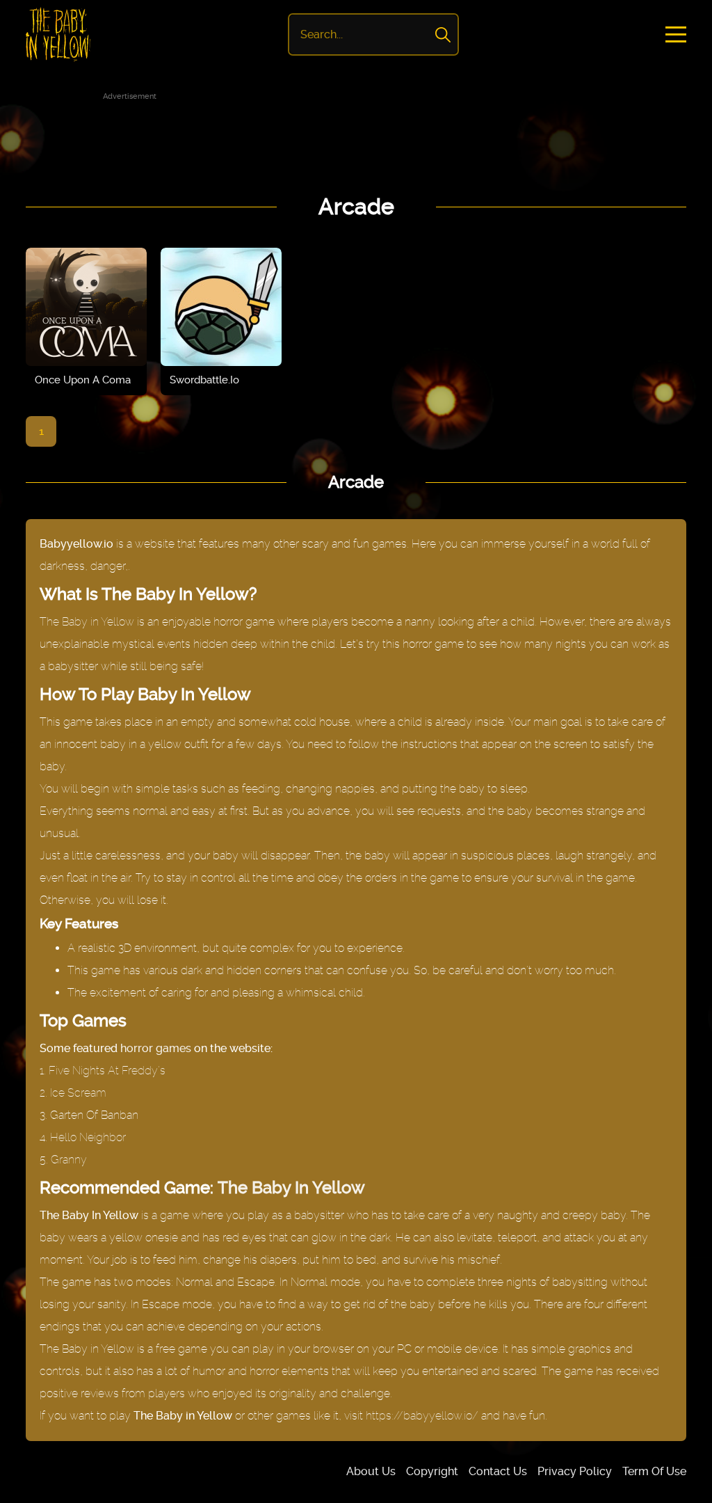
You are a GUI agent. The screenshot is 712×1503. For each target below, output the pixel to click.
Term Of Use (654, 1471)
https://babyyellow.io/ (422, 1415)
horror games (155, 1048)
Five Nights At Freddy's (107, 1070)
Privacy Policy (574, 1471)
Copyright (432, 1471)
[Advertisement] (356, 135)
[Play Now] (86, 307)
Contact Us (498, 1471)
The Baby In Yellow (291, 1188)
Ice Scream (78, 1092)
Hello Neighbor (88, 1137)
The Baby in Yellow (87, 621)
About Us (371, 1471)
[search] (443, 34)
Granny (69, 1159)
